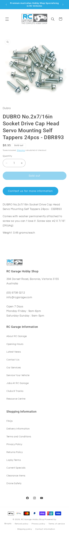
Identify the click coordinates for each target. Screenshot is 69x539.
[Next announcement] (62, 4)
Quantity (7, 156)
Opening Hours (14, 344)
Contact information (45, 529)
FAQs (9, 421)
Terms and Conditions (18, 436)
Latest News (13, 351)
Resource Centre (16, 398)
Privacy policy (38, 524)
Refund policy (21, 524)
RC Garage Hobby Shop (32, 519)
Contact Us (12, 359)
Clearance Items (15, 475)
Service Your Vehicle (17, 375)
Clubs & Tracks (14, 391)
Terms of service (56, 524)
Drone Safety (14, 483)
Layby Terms (13, 460)
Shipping (21, 150)
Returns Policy (14, 452)
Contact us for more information (30, 191)
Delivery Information (18, 428)
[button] (7, 19)
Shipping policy (24, 529)
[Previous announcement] (6, 4)
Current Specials (16, 467)
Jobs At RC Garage (17, 383)
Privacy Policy (14, 444)
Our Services (13, 367)
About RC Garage (16, 336)
